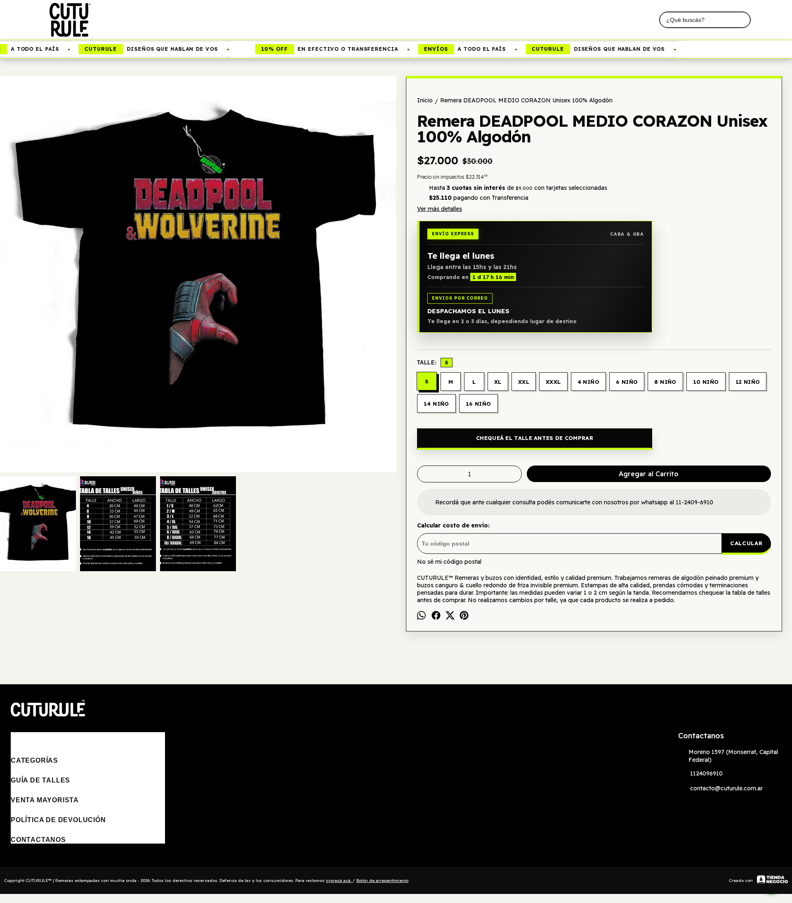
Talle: (432, 362)
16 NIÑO (478, 403)
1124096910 (706, 773)
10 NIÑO (706, 381)
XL (498, 381)
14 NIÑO (436, 403)
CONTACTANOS (38, 839)
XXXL (553, 381)
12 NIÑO (747, 381)
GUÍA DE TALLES (40, 780)
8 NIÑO (665, 381)
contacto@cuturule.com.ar (726, 788)
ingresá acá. (339, 880)
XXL (523, 381)
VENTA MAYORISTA (45, 800)
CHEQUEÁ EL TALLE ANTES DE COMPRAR (534, 438)
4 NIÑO (588, 381)
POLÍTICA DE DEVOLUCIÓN (58, 819)
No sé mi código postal (449, 561)
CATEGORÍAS (34, 760)
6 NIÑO (627, 381)
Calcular (746, 543)
